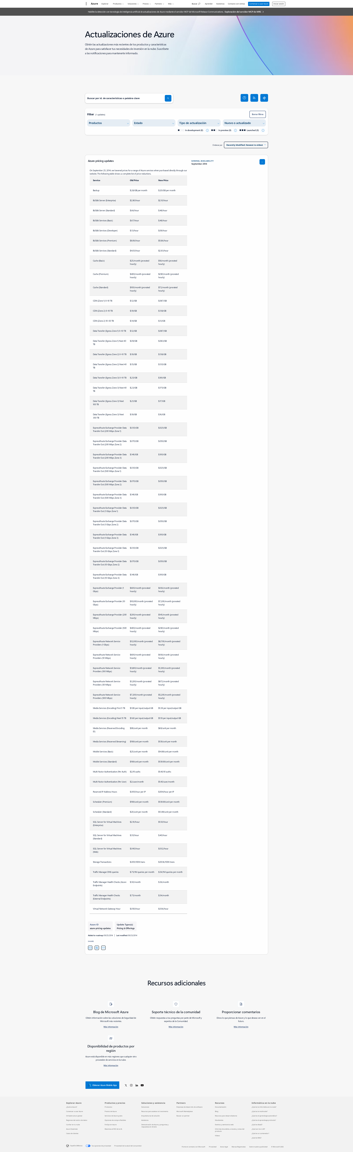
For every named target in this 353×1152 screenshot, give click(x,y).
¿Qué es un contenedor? (260, 1133)
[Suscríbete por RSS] (254, 98)
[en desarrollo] (207, 130)
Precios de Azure (111, 1111)
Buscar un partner (183, 1116)
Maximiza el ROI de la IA (113, 1129)
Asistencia (220, 3)
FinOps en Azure (111, 1125)
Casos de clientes (72, 1133)
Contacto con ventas (236, 3)
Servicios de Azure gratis (113, 1116)
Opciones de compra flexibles (115, 1120)
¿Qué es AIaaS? (257, 1125)
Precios (146, 3)
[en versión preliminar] (235, 130)
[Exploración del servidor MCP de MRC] (264, 98)
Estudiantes (219, 1120)
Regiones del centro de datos (76, 1120)
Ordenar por (217, 145)
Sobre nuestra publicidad (258, 1147)
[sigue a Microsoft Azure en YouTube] (142, 1085)
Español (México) (76, 1146)
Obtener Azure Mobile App (104, 1085)
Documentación (220, 1107)
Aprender (209, 3)
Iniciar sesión (278, 3)
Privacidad (212, 1147)
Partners (158, 3)
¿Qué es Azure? (71, 1107)
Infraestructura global (74, 1116)
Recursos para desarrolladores (226, 1116)
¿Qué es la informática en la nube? (264, 1107)
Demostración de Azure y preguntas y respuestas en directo (155, 1126)
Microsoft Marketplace (184, 1111)
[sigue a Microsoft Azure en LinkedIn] (136, 1085)
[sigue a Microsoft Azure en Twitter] (126, 1085)
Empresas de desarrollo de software (189, 1107)
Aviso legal (224, 1147)
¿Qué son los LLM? (258, 1129)
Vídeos (217, 1136)
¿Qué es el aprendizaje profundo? (264, 1120)
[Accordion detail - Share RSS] (97, 948)
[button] (244, 98)
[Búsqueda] (168, 98)
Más (170, 3)
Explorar (104, 3)
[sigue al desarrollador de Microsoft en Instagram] (131, 1085)
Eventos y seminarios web (224, 1125)
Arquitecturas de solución (150, 1116)
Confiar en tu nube (73, 1125)
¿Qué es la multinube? (260, 1111)
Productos (117, 3)
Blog (216, 1111)
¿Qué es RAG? (256, 1138)
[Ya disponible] (263, 130)
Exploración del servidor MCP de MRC (243, 11)
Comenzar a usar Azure (258, 3)
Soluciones (132, 3)
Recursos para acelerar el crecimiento (154, 1111)
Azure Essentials (72, 1129)
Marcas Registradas (239, 1147)
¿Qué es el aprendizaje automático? (264, 1116)
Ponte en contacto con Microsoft (193, 1147)
